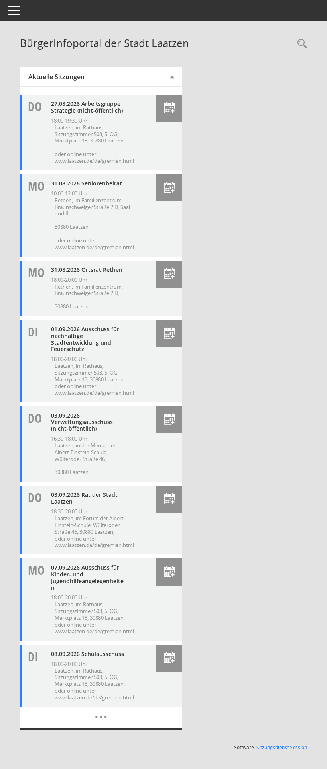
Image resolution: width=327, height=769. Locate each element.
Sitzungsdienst (281, 747)
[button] (169, 108)
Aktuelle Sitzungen (56, 76)
